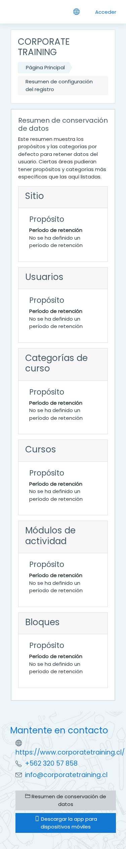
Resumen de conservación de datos (68, 800)
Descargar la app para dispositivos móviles (68, 822)
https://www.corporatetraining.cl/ (70, 752)
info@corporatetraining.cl (66, 774)
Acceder (105, 11)
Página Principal (45, 67)
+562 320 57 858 (51, 763)
